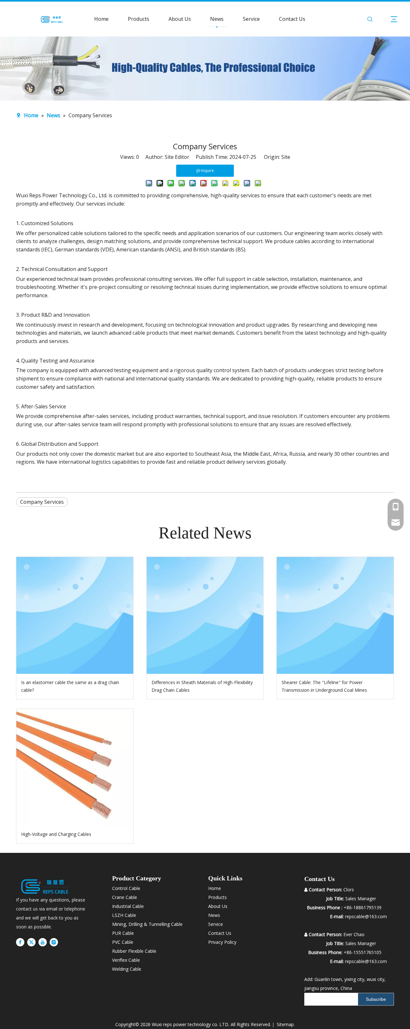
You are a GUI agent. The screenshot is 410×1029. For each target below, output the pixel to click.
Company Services (42, 501)
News (217, 18)
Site (285, 156)
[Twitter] (31, 942)
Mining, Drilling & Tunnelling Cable (147, 924)
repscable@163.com (366, 961)
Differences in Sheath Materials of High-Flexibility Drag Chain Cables (202, 686)
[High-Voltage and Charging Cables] (74, 767)
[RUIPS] (45, 885)
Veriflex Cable (126, 960)
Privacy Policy (222, 942)
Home (101, 18)
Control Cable (126, 888)
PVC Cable (122, 942)
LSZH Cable (124, 915)
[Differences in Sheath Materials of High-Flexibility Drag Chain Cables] (205, 615)
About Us (179, 18)
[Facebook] (20, 942)
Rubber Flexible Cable (134, 951)
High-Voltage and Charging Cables (56, 834)
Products (138, 18)
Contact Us (292, 18)
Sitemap (285, 1024)
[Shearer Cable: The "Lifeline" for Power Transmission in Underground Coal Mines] (335, 615)
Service (251, 18)
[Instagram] (54, 942)
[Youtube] (42, 942)
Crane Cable (124, 897)
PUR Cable (123, 933)
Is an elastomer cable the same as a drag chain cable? (70, 686)
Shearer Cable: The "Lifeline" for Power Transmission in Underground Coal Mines (324, 686)
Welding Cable (126, 969)
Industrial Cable (128, 906)
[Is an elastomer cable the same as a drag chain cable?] (74, 615)
